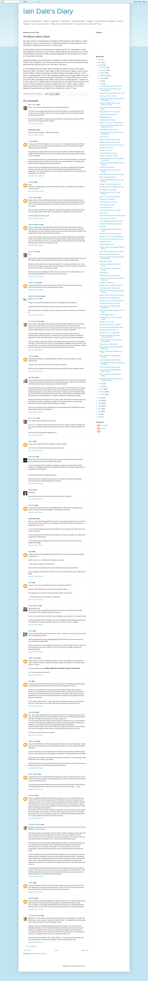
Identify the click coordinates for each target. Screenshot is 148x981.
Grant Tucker (104, 425)
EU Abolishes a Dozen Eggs (108, 130)
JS (101, 431)
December (103, 67)
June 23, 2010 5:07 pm (35, 599)
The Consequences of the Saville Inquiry (112, 215)
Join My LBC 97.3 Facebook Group (110, 233)
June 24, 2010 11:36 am (35, 876)
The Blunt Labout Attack (106, 167)
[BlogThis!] (52, 94)
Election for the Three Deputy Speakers (111, 295)
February (103, 392)
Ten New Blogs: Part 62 (106, 315)
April (101, 386)
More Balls (102, 226)
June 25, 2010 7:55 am (35, 909)
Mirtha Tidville (32, 774)
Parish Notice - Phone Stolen (108, 344)
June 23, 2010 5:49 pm (35, 652)
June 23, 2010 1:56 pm (35, 350)
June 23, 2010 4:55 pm (35, 545)
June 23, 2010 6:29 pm (35, 768)
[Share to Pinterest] (59, 94)
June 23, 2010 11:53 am (35, 135)
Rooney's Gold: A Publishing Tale (109, 298)
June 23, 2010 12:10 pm (36, 218)
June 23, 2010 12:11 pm (35, 245)
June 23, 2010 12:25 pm (36, 276)
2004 (100, 411)
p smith (30, 141)
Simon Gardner (33, 606)
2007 (100, 403)
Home (56, 950)
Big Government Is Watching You (109, 254)
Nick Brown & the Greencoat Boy (109, 275)
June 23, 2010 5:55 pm (35, 675)
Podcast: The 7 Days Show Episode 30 (111, 122)
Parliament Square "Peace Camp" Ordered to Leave (110, 103)
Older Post (85, 950)
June (101, 84)
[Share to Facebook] (56, 94)
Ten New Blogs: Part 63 (106, 244)
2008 (100, 400)
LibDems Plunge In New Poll (108, 114)
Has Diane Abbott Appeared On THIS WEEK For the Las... (111, 126)
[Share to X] (54, 94)
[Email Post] (46, 93)
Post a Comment (31, 946)
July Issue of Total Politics (107, 199)
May (101, 383)
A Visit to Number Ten (106, 207)
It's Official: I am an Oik (106, 322)
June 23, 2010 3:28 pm (35, 499)
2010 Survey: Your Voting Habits (109, 333)
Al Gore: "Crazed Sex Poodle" (108, 156)
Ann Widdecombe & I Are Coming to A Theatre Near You (111, 379)
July (101, 81)
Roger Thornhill (33, 282)
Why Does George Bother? (107, 177)
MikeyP (30, 490)
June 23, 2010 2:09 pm (35, 435)
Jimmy (30, 883)
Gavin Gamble (33, 197)
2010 (100, 65)
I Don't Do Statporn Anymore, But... (110, 367)
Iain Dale (31, 182)
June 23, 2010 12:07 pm (36, 191)
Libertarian (31, 457)
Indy (29, 681)
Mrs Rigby (31, 377)
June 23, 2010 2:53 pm (35, 483)
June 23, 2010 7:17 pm (35, 789)
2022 (100, 60)
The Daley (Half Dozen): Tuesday (109, 210)
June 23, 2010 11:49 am (35, 123)
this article (33, 425)
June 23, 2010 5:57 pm (35, 706)
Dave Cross (32, 104)
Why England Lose (105, 117)
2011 (100, 62)
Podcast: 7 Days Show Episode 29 (110, 184)
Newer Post (27, 950)
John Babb (31, 712)
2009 (100, 398)
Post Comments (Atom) (39, 953)
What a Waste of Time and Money (109, 112)
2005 (100, 409)
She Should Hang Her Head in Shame (111, 145)
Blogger (82, 966)
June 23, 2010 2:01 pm (35, 371)
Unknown (31, 356)
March (102, 389)
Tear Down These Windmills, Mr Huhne (111, 239)
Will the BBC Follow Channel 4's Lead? (111, 174)
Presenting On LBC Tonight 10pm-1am (111, 187)
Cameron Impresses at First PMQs (110, 360)
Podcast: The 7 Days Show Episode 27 (111, 300)
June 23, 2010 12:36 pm (36, 290)
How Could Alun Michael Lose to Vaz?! (111, 251)
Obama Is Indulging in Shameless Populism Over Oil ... (110, 336)
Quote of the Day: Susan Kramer (109, 197)
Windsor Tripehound (34, 296)
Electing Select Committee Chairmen (111, 285)
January (102, 394)
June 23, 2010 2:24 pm (35, 450)
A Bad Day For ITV (105, 242)
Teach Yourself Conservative (108, 202)
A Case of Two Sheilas (106, 148)
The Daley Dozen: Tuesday (108, 96)
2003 (100, 414)
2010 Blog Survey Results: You (109, 330)
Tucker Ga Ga (103, 137)
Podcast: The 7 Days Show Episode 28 (111, 236)
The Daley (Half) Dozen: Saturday (110, 139)
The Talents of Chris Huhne (108, 189)
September (103, 76)
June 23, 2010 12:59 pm (36, 315)
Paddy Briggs (32, 658)
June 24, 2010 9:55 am (35, 818)
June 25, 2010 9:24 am (35, 942)
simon (30, 631)
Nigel (30, 551)
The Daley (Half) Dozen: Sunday (109, 303)
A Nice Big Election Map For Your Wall (111, 221)
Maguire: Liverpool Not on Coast (109, 142)
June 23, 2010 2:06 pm (35, 412)
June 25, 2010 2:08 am (35, 892)
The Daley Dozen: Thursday (108, 153)
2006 (100, 406)
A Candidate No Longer (106, 205)
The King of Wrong (34, 321)
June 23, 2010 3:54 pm (35, 512)
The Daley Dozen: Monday (107, 218)
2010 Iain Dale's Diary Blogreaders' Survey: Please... (110, 370)
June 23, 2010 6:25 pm (35, 735)
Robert (30, 441)
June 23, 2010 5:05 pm (35, 576)
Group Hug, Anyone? (106, 261)
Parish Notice (103, 273)
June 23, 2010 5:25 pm (35, 625)
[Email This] (50, 94)
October (102, 73)
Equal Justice (103, 213)
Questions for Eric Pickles (107, 120)
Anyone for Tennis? (105, 150)
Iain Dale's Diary (48, 11)
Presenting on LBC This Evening (109, 288)
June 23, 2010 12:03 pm (36, 176)
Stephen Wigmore (34, 224)
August (102, 78)
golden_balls (32, 741)
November (103, 70)
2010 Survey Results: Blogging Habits (111, 327)
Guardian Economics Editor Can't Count (111, 93)
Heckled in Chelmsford (106, 282)
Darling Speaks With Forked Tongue (110, 224)
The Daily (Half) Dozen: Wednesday (110, 86)
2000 (100, 417)
